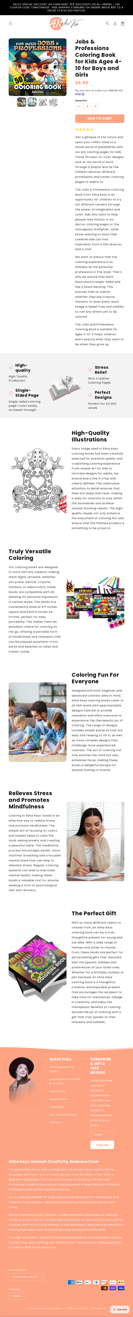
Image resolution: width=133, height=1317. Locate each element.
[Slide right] (62, 102)
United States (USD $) (25, 1277)
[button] (107, 23)
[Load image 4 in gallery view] (53, 102)
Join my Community (63, 1114)
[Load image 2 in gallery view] (32, 102)
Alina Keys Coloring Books (48, 1308)
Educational (58, 1091)
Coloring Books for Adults (62, 1069)
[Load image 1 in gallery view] (21, 102)
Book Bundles (58, 1099)
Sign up (102, 1145)
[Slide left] (12, 102)
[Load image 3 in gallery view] (42, 102)
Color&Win (57, 1107)
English (16, 1296)
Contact (55, 1122)
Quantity (81, 100)
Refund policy (98, 1308)
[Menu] (10, 23)
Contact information (77, 1308)
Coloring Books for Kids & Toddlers (65, 1081)
